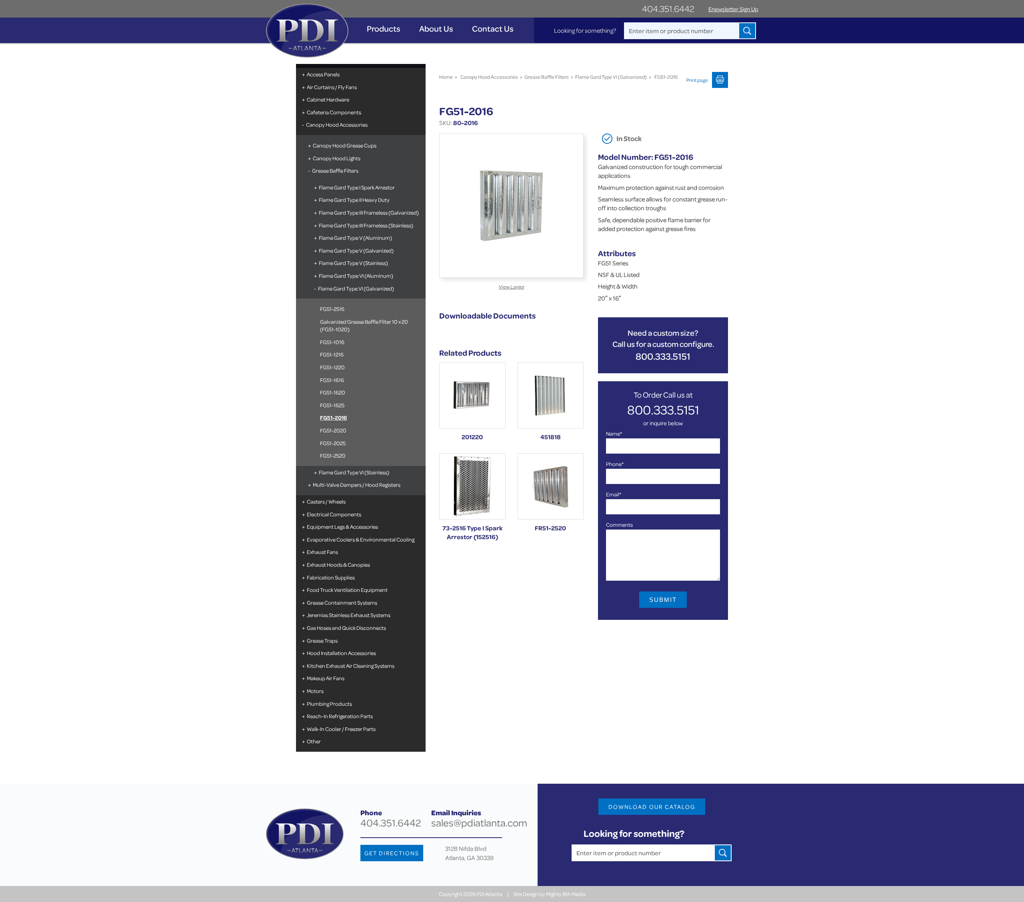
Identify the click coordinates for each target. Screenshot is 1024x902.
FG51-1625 (332, 405)
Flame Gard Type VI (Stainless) (354, 472)
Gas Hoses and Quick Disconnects (346, 627)
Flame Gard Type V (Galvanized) (356, 250)
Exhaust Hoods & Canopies (338, 564)
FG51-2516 (332, 309)
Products (383, 28)
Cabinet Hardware (328, 99)
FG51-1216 (332, 354)
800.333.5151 (663, 356)
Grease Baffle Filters (335, 170)
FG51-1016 (332, 342)
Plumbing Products (329, 703)
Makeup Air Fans (325, 678)
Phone (615, 464)
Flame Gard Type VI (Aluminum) (356, 275)
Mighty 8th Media (566, 894)
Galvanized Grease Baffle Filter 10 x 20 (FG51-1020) (364, 325)
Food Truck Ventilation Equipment (347, 589)
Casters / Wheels (326, 501)
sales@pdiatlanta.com (479, 823)
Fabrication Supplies (331, 577)
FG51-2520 (333, 455)
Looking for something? (585, 30)
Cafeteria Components (334, 112)
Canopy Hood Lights (336, 158)
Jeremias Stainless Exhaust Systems (348, 615)
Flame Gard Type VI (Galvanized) (356, 288)
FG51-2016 (333, 417)
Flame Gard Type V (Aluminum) (355, 237)
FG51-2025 (333, 443)
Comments (619, 524)
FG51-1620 (332, 392)
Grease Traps (322, 640)
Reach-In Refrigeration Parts (340, 716)
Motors (315, 691)
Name (614, 433)
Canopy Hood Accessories (337, 124)
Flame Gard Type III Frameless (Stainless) (366, 225)
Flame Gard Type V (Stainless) (353, 263)
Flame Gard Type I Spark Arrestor (357, 187)
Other (314, 741)
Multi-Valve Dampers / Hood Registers (356, 484)
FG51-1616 (332, 380)
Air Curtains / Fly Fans (332, 87)
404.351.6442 (668, 8)
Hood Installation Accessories (341, 653)
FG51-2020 (333, 430)
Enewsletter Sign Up (733, 9)
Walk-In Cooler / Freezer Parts (341, 729)
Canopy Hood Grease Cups (344, 145)
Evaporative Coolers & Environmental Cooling (360, 539)
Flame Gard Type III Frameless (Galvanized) (369, 212)
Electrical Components (334, 514)
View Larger (511, 286)
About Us (436, 28)
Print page (697, 80)
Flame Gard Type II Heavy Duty (354, 199)
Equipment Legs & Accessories (342, 526)
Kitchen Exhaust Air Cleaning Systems (350, 665)
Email (613, 494)
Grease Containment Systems (342, 602)
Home (446, 76)
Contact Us (493, 28)
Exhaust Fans (322, 552)
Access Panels (323, 74)
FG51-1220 (332, 367)
